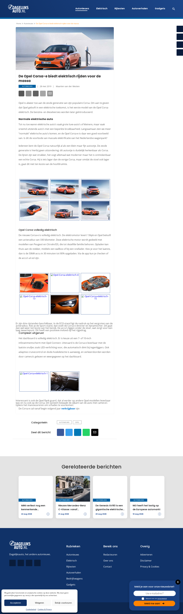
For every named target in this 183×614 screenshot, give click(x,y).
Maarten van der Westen (68, 86)
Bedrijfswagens (74, 578)
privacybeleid (162, 598)
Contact (107, 566)
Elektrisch (101, 8)
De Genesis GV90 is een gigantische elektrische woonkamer (109, 507)
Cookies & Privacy (45, 609)
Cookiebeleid (31, 609)
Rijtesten (120, 8)
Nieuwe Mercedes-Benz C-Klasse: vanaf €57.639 (72, 507)
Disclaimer (146, 560)
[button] (172, 8)
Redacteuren (110, 554)
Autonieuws (82, 8)
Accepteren (15, 603)
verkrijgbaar (68, 408)
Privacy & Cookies (149, 566)
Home (18, 23)
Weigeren (39, 603)
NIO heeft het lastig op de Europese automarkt (146, 507)
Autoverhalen (140, 8)
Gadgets (160, 8)
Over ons (108, 560)
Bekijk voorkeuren (63, 603)
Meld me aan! (152, 603)
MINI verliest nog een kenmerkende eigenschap (33, 507)
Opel (77, 422)
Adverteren (146, 554)
